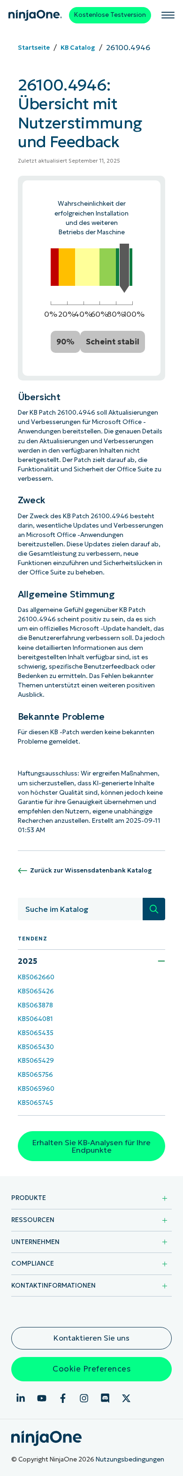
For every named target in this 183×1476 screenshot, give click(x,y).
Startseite (34, 48)
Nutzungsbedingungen (130, 1459)
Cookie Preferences (91, 1369)
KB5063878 (35, 1005)
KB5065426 (36, 991)
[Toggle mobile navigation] (168, 15)
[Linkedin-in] (20, 1398)
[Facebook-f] (62, 1398)
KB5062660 (36, 977)
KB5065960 (36, 1089)
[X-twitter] (126, 1398)
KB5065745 (35, 1103)
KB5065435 (35, 1033)
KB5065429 (36, 1061)
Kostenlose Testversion (110, 15)
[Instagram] (84, 1398)
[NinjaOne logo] (35, 15)
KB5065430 (36, 1047)
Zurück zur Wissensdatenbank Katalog (91, 870)
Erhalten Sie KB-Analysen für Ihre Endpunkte (91, 1146)
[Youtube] (41, 1398)
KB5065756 (35, 1075)
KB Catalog (78, 48)
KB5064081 (35, 1019)
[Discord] (105, 1398)
